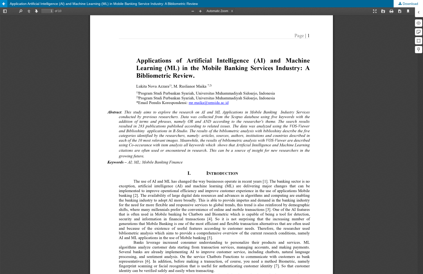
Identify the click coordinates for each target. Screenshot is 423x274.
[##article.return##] (3, 3)
